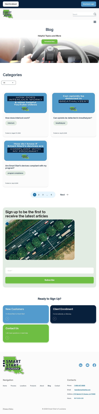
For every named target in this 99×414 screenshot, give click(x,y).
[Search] (95, 14)
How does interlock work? (17, 118)
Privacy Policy (8, 409)
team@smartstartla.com (82, 389)
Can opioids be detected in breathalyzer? (72, 118)
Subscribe (50, 280)
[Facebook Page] (94, 365)
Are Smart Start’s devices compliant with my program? (25, 166)
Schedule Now (49, 41)
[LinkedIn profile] (80, 365)
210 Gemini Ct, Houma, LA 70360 (84, 394)
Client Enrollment (11, 4)
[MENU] (95, 21)
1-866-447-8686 (79, 385)
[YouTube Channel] (87, 365)
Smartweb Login (88, 4)
